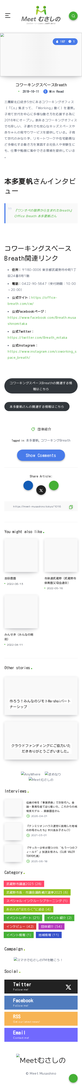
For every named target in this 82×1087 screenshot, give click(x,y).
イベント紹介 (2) (59, 917)
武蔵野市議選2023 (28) (24, 884)
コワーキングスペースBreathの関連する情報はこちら (41, 386)
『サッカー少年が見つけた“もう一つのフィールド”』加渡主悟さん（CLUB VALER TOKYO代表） (51, 851)
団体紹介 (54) (51, 926)
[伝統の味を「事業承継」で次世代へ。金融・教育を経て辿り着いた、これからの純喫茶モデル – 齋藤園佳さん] (13, 808)
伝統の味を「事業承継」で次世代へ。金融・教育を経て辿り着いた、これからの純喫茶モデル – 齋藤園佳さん (51, 806)
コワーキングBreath (56, 440)
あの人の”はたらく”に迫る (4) (28, 909)
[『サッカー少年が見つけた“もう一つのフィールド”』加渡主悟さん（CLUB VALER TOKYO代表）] (13, 853)
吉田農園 (10, 578)
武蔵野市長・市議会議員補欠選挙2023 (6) (37, 892)
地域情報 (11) (48, 935)
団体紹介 (44, 429)
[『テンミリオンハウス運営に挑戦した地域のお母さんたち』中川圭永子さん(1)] (13, 831)
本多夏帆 (32, 440)
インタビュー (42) (20, 926)
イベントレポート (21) (23, 917)
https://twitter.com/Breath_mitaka (37, 337)
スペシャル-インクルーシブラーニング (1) (36, 901)
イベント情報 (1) (18, 935)
